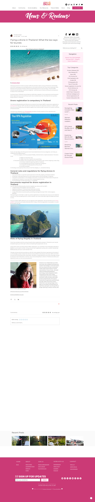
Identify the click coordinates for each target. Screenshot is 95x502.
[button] (68, 237)
